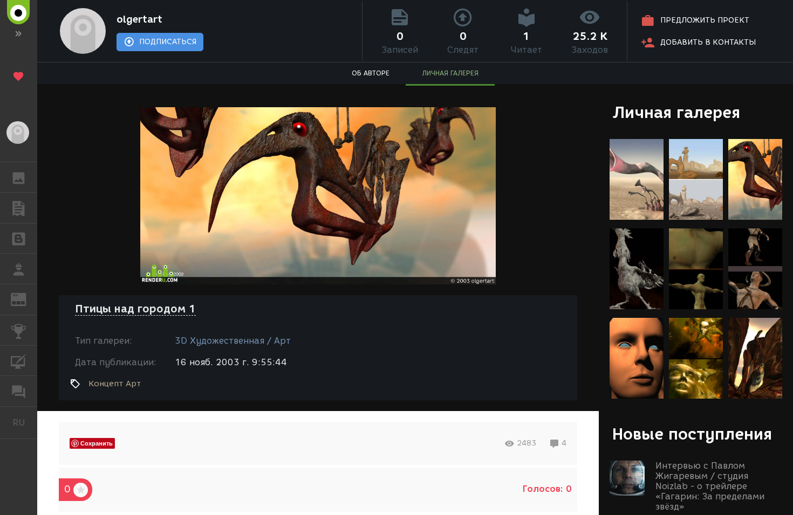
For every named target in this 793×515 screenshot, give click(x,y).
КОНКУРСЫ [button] (18, 330)
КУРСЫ (18, 361)
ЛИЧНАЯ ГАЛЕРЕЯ (450, 73)
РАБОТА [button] (18, 269)
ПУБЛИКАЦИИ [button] (18, 208)
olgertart (139, 19)
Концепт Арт (114, 383)
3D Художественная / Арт (233, 341)
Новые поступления (692, 433)
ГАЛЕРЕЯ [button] (18, 177)
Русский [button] (24, 422)
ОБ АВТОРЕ (370, 73)
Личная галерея (676, 112)
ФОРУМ (18, 391)
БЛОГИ (18, 239)
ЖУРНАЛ (25, 299)
